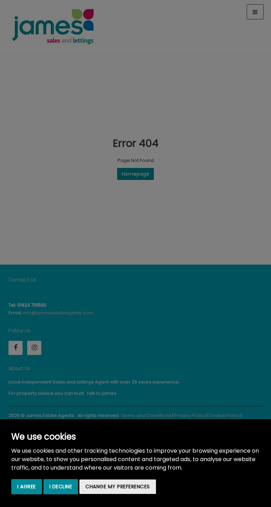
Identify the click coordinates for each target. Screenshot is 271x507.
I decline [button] (60, 486)
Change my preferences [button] (117, 486)
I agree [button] (26, 486)
